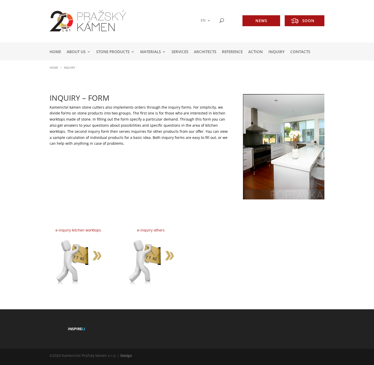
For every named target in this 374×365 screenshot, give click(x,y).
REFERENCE (232, 52)
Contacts (300, 52)
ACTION (255, 52)
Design (126, 355)
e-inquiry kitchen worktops (78, 230)
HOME (55, 52)
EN (203, 20)
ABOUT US (76, 52)
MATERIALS (150, 52)
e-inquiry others (151, 230)
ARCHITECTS (205, 52)
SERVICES (179, 52)
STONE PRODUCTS (113, 52)
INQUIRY (276, 52)
